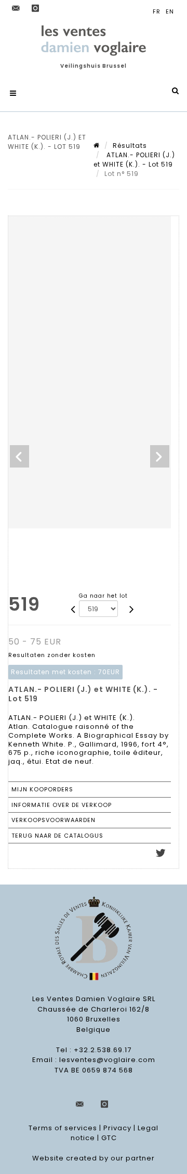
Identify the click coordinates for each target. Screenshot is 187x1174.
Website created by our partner (93, 1158)
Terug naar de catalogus (57, 835)
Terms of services (63, 1128)
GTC (109, 1138)
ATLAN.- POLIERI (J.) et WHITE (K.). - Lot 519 (134, 159)
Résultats (130, 145)
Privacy (117, 1128)
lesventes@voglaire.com (107, 1060)
